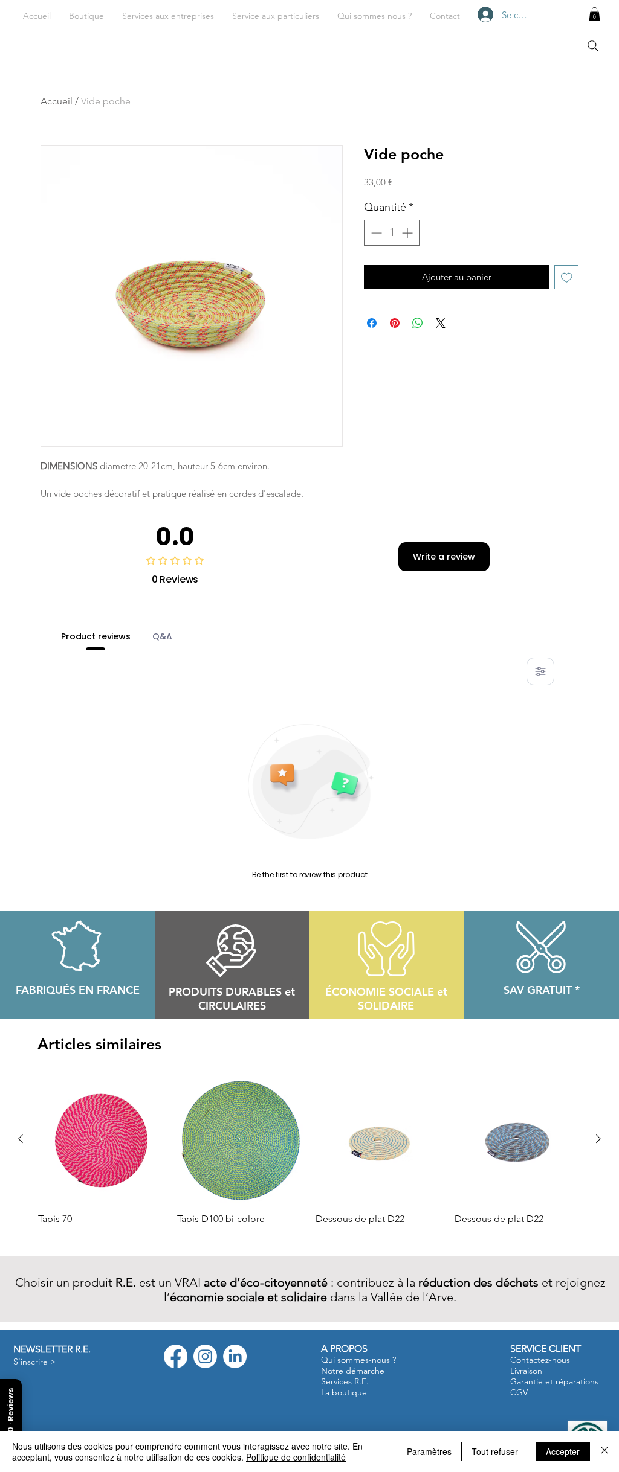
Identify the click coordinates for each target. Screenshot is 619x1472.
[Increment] (408, 232)
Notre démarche (352, 1370)
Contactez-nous (540, 1359)
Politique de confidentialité (296, 1457)
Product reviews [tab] (96, 636)
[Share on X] (440, 323)
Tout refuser (495, 1451)
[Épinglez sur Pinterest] (394, 323)
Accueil (57, 101)
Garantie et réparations (554, 1381)
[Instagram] (205, 1356)
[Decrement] (375, 232)
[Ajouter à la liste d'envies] (566, 277)
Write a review (444, 557)
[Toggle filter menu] (540, 671)
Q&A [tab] (162, 636)
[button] (168, 15)
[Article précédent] (20, 1138)
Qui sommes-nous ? (358, 1359)
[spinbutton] (391, 232)
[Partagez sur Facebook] (372, 323)
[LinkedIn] (235, 1356)
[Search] (593, 46)
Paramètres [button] (429, 1451)
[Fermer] (604, 1451)
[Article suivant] (598, 1138)
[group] (309, 1157)
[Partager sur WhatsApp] (417, 323)
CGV (519, 1392)
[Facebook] (175, 1356)
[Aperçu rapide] (101, 1139)
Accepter (563, 1451)
